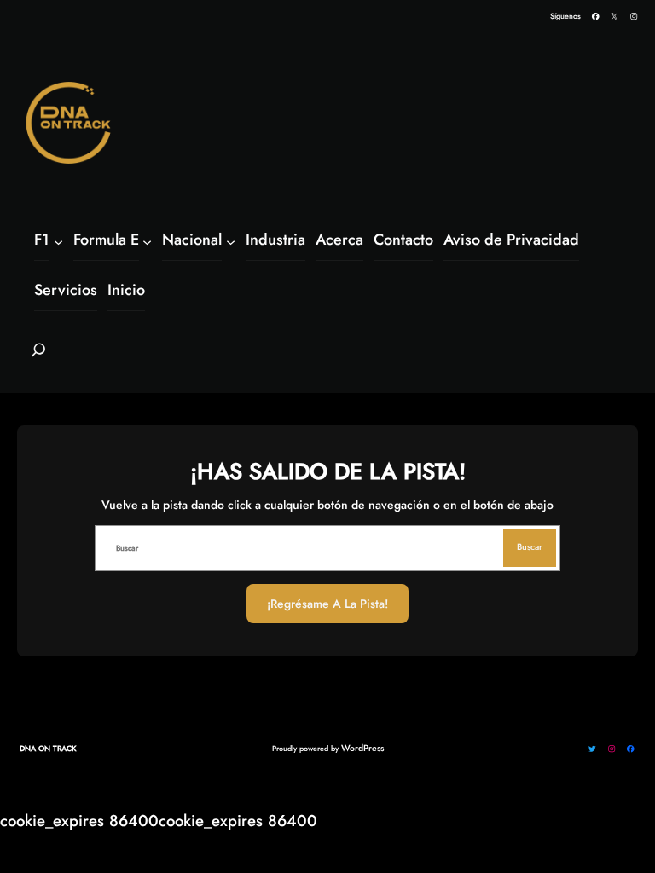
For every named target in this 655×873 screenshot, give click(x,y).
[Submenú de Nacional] (230, 241)
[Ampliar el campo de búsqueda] (38, 357)
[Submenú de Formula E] (147, 241)
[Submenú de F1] (58, 241)
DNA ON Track (48, 748)
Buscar (529, 547)
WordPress (362, 748)
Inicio (126, 290)
